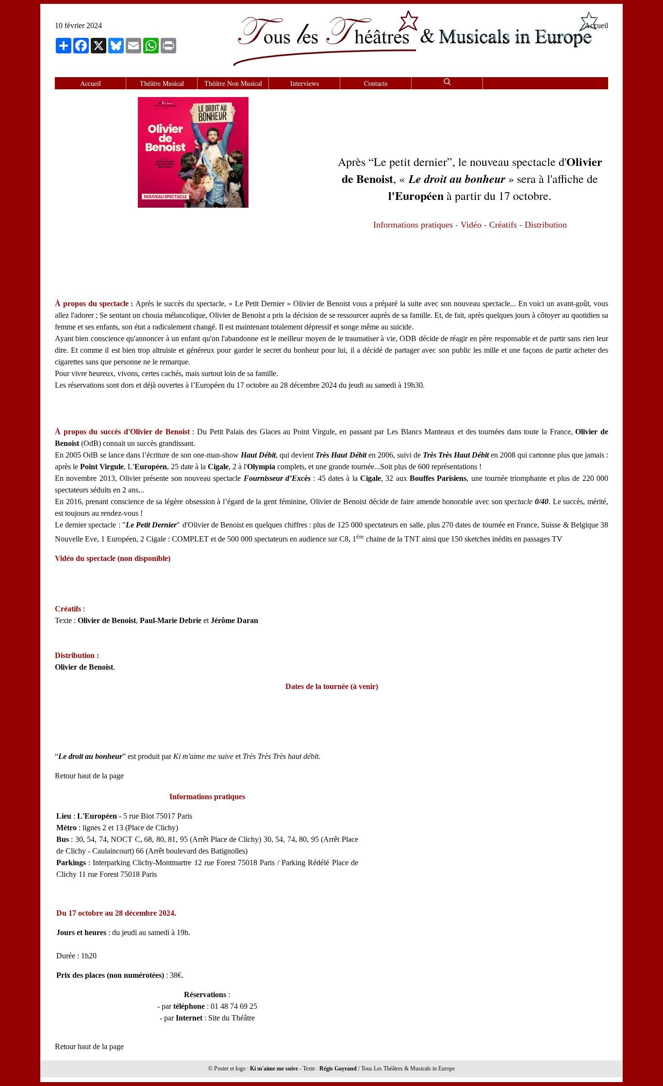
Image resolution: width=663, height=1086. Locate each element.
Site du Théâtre (231, 1018)
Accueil (596, 25)
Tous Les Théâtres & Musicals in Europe (408, 1068)
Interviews (304, 83)
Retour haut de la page (89, 776)
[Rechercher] (447, 80)
